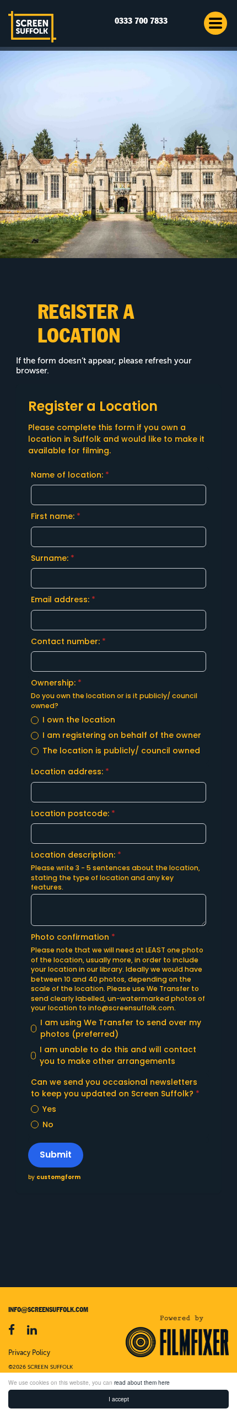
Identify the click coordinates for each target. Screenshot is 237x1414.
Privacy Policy (29, 1353)
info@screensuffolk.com (131, 1008)
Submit (56, 1154)
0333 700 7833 (141, 21)
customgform (58, 1177)
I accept (119, 1399)
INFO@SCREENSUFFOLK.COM (48, 1309)
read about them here (142, 1382)
